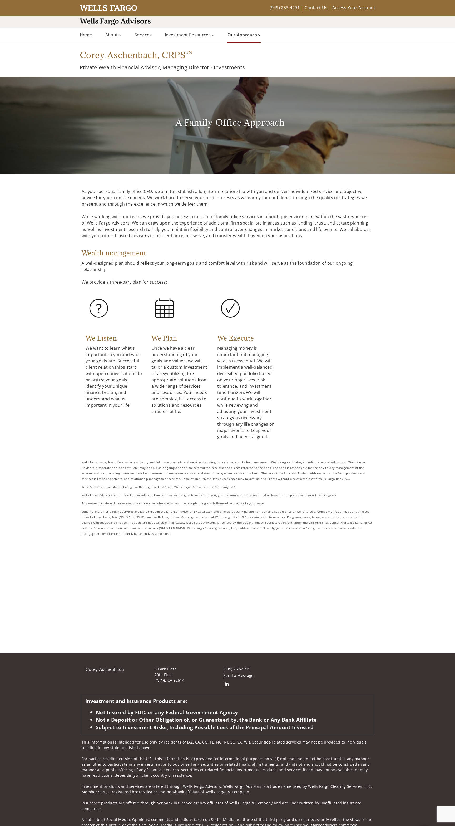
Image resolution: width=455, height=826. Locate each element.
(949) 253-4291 (284, 8)
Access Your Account (353, 8)
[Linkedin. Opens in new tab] (227, 684)
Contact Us (316, 8)
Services (143, 35)
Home (86, 35)
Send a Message (238, 675)
